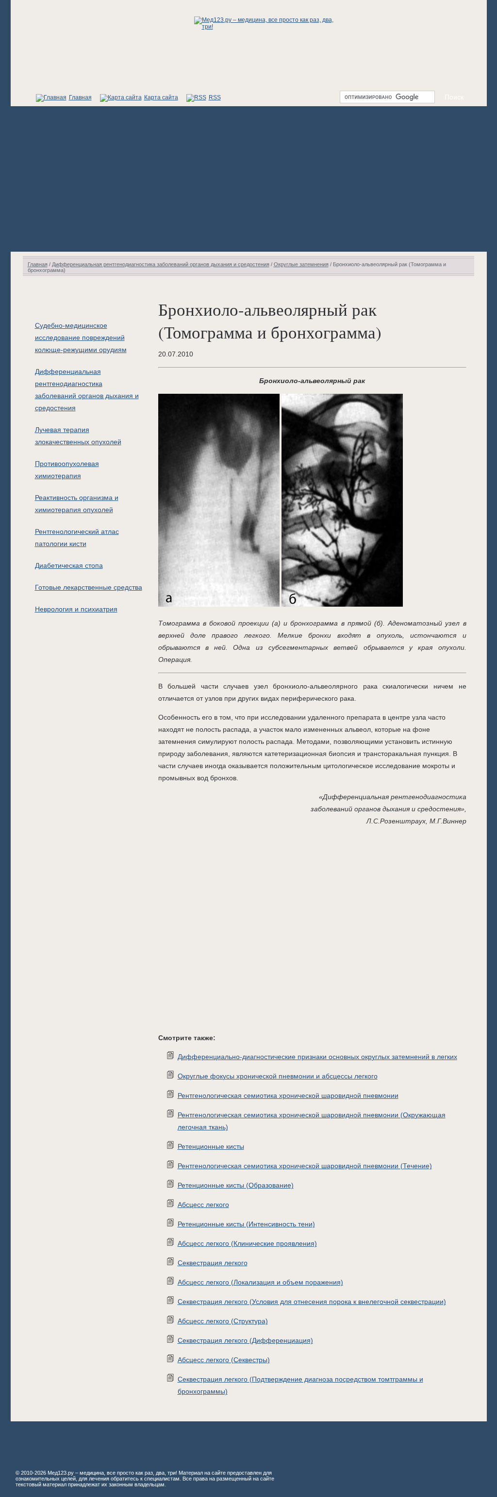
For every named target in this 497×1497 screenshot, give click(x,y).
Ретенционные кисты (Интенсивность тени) (246, 1224)
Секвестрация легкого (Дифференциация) (245, 1340)
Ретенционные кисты (211, 1146)
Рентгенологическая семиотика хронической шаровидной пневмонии (288, 1095)
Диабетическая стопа (69, 565)
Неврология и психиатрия (76, 609)
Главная (80, 97)
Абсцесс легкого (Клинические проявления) (247, 1243)
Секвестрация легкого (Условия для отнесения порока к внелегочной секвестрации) (312, 1301)
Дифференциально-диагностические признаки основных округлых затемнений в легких (317, 1057)
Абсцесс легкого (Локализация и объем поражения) (260, 1282)
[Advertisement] (249, 179)
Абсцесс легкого (203, 1204)
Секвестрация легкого (213, 1263)
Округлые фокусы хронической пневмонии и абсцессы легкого (278, 1076)
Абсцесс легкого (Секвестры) (224, 1360)
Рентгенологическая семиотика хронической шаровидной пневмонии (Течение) (305, 1166)
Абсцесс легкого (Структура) (223, 1321)
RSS (215, 97)
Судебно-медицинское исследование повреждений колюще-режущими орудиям (81, 338)
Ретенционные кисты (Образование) (236, 1185)
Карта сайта (161, 97)
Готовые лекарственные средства (88, 587)
